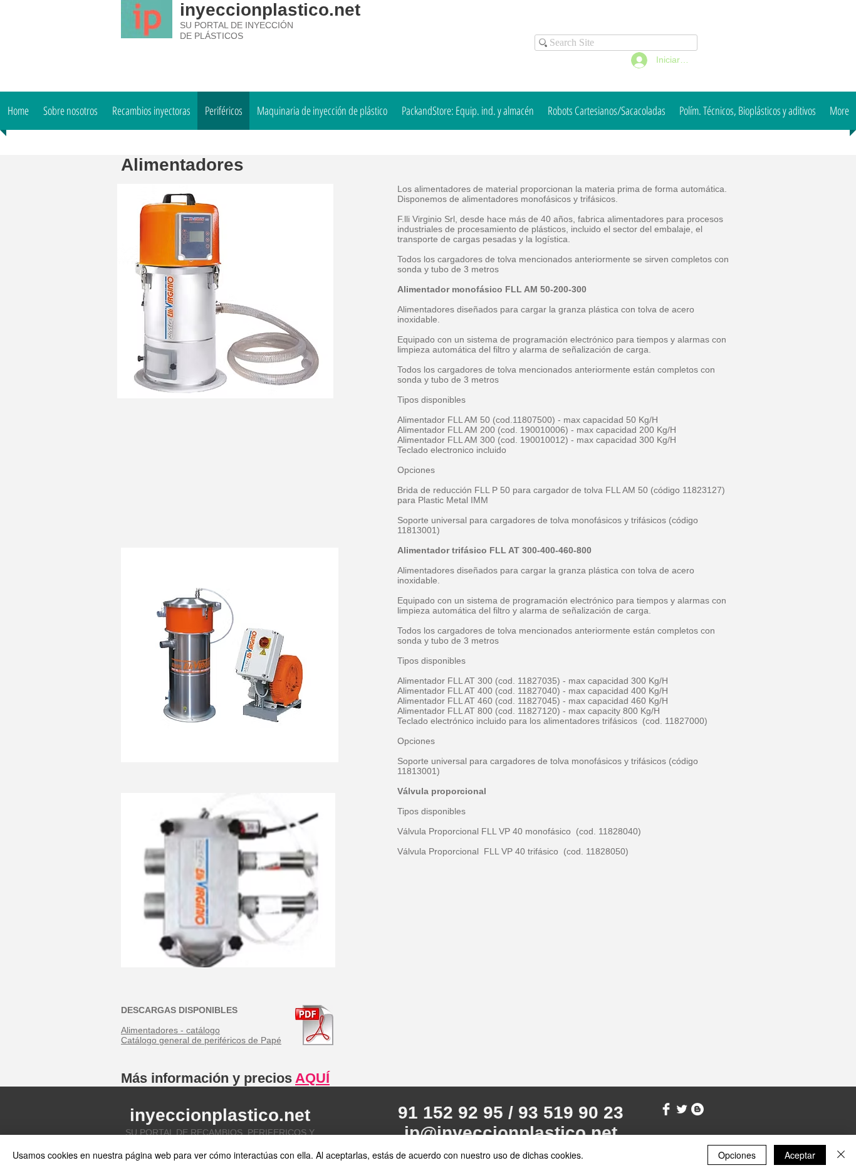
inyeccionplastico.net (270, 9)
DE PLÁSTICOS (211, 36)
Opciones (737, 1155)
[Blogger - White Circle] (697, 1109)
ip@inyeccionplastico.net (510, 1132)
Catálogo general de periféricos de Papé (201, 1040)
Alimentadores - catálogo (170, 1030)
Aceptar (800, 1155)
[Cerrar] (840, 1155)
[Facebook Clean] (666, 1109)
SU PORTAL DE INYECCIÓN (236, 25)
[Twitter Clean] (682, 1109)
